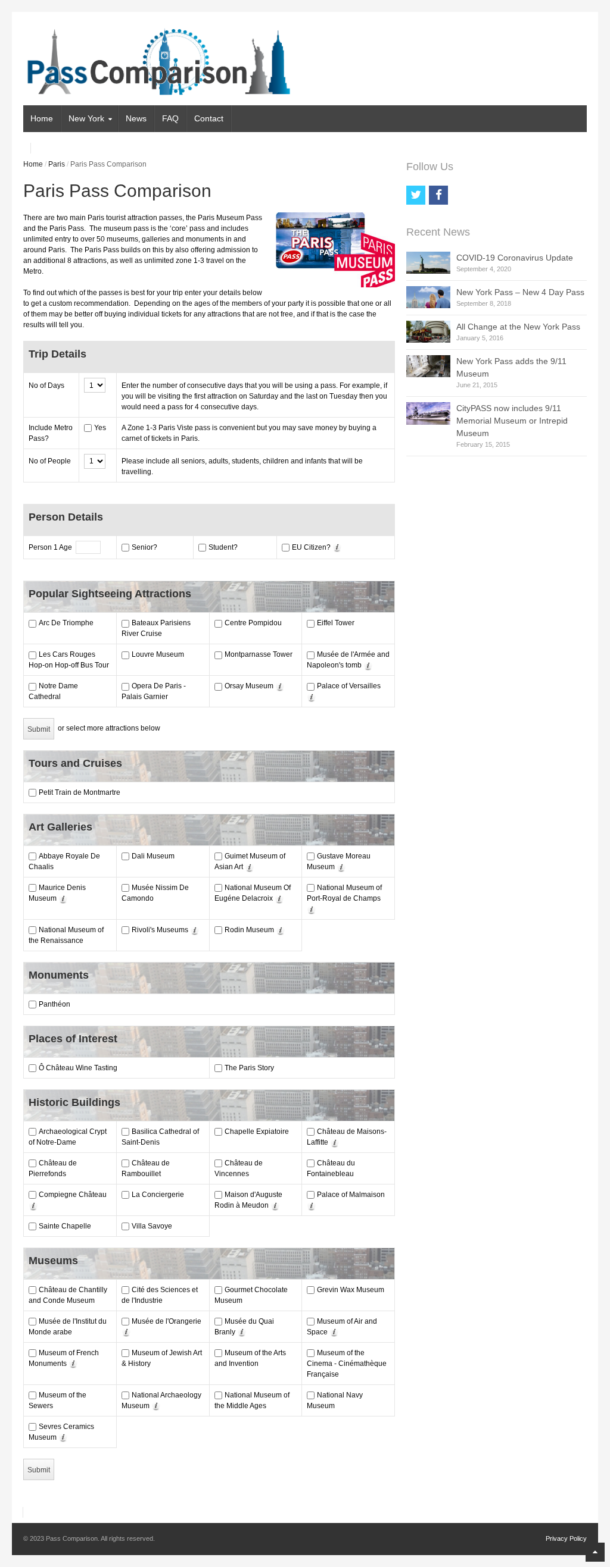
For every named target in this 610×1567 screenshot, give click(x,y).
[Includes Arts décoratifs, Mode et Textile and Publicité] (194, 930)
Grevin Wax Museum (350, 1290)
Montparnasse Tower (258, 654)
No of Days (46, 385)
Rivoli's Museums (160, 930)
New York (86, 118)
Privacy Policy (566, 1538)
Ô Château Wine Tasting (78, 1068)
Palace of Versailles (349, 686)
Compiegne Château (73, 1194)
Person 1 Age (52, 547)
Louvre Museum (158, 654)
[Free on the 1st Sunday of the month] (248, 867)
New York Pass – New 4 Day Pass (520, 292)
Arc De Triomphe (66, 623)
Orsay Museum (249, 686)
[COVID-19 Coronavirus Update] (428, 263)
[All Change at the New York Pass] (428, 332)
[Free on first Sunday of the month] (155, 1406)
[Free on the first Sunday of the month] (279, 686)
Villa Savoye (152, 1226)
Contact (208, 118)
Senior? (144, 547)
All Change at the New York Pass (518, 326)
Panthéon (54, 1004)
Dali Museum (153, 856)
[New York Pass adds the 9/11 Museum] (428, 366)
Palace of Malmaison (351, 1194)
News (136, 118)
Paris (56, 164)
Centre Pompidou (253, 623)
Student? (223, 547)
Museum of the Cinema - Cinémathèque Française (347, 1363)
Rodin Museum (249, 930)
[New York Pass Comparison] (161, 89)
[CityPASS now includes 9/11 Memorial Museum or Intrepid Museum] (428, 413)
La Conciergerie (158, 1194)
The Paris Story (249, 1068)
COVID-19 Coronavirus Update (514, 257)
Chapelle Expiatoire (257, 1131)
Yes (100, 428)
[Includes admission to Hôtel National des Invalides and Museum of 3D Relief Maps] (367, 665)
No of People (50, 461)
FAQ (170, 118)
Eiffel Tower (335, 623)
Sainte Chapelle (65, 1226)
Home (41, 118)
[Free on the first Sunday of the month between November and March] (334, 1142)
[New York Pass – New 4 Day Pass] (428, 297)
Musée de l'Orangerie (166, 1321)
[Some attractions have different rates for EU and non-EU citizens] (336, 547)
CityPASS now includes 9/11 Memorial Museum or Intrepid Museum (512, 420)
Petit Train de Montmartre (79, 792)
